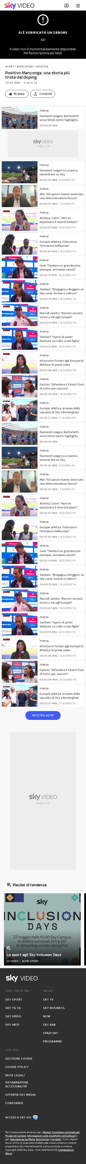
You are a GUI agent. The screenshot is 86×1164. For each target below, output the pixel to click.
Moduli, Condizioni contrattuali (61, 1132)
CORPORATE (14, 1103)
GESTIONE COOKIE (19, 1058)
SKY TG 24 (13, 1008)
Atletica (42, 66)
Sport (9, 66)
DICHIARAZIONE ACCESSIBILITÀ (16, 1084)
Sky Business (54, 1008)
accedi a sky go (18, 1117)
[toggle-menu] (78, 5)
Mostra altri (43, 715)
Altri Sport (25, 66)
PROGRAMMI (52, 1041)
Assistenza (42, 1139)
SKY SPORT (13, 999)
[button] (16, 94)
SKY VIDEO (13, 1016)
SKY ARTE (12, 1024)
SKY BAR (49, 1024)
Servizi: (48, 990)
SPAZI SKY (50, 1033)
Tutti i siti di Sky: (17, 990)
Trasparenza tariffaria (22, 1139)
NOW (46, 1016)
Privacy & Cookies (15, 1135)
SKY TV (48, 999)
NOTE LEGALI (15, 1075)
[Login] (66, 5)
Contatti (56, 1139)
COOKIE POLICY (17, 1067)
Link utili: (12, 1049)
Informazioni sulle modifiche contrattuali (51, 1135)
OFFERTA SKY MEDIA (20, 1094)
